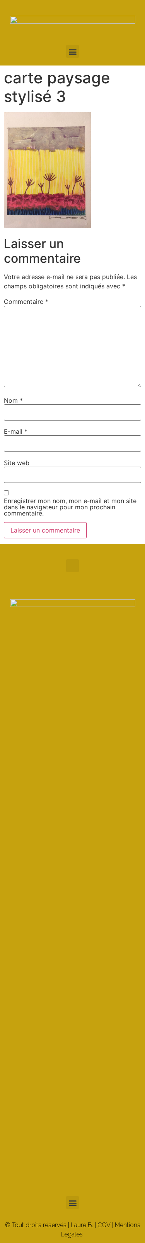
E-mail (15, 431)
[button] (72, 51)
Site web (16, 463)
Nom (13, 400)
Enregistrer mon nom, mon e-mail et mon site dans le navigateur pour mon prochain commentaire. (70, 507)
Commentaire (26, 301)
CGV (104, 1225)
